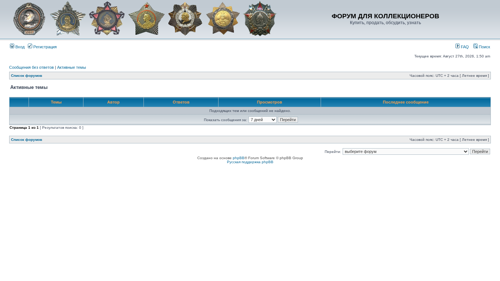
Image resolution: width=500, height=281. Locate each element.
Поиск (484, 47)
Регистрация (44, 47)
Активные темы (71, 67)
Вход (19, 47)
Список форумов (26, 76)
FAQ (464, 47)
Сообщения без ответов (31, 67)
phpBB (239, 158)
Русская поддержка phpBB (250, 162)
